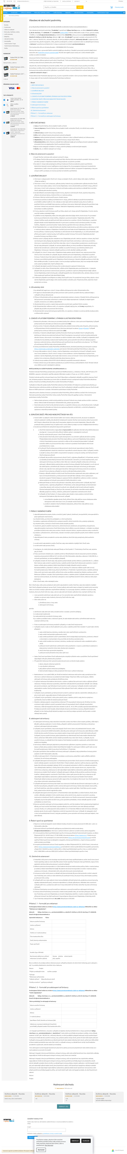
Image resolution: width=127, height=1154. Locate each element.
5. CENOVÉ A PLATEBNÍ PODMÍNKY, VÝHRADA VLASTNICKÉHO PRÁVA (51, 96)
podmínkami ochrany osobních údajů (52, 1133)
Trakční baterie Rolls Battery (11, 46)
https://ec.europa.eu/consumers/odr (79, 838)
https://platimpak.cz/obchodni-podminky (46, 349)
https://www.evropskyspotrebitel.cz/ (50, 847)
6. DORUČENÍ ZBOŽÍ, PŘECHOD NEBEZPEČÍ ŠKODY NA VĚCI (48, 99)
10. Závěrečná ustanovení (38, 110)
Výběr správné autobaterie (51, 1)
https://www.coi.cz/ (81, 835)
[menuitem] (5, 12)
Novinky (6, 25)
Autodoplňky (7, 41)
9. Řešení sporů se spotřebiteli (40, 108)
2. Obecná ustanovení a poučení (40, 88)
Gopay (81, 328)
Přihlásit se (32, 1137)
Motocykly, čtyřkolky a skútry (12, 32)
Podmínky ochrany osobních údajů (48, 53)
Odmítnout (75, 1141)
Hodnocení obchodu (63, 1084)
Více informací (49, 1145)
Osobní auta (7, 27)
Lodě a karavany (8, 34)
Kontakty (77, 1)
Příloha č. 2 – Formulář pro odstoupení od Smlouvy (45, 116)
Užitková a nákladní (9, 30)
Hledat (80, 7)
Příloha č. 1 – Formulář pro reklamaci (42, 113)
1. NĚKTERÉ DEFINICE (37, 85)
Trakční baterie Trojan (10, 44)
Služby (6, 48)
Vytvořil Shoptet (119, 1150)
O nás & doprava (66, 1)
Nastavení (41, 1150)
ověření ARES (64, 33)
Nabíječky (6, 37)
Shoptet (86, 328)
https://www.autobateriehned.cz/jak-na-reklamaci (69, 907)
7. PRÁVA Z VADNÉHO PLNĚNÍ (39, 102)
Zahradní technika (9, 39)
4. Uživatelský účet (36, 94)
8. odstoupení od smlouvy (38, 105)
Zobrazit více (63, 1106)
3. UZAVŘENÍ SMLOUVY (37, 91)
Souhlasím (86, 1141)
